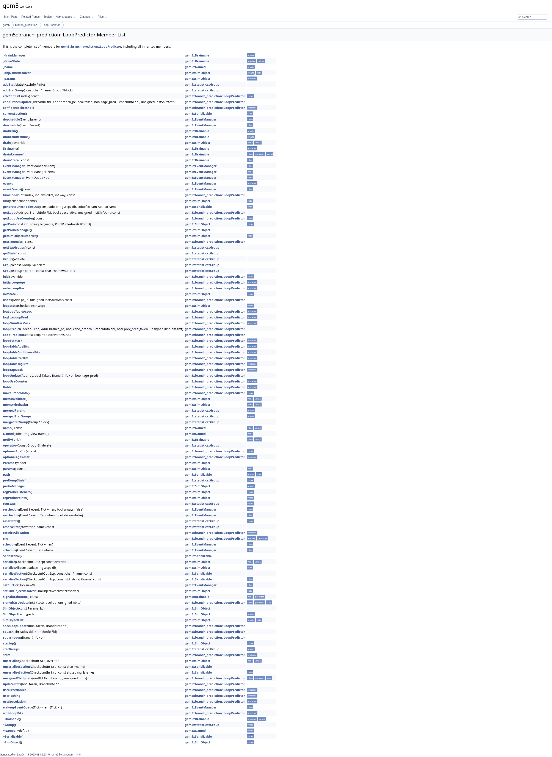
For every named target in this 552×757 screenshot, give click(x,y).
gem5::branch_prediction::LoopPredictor (91, 46)
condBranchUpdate (17, 102)
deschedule (11, 119)
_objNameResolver (17, 73)
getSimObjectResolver (19, 236)
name (7, 428)
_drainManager (14, 55)
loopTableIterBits (15, 358)
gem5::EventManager (200, 119)
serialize (9, 562)
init (5, 276)
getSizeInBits (12, 242)
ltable (7, 387)
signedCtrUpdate (15, 602)
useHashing (11, 696)
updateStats (12, 684)
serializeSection (14, 573)
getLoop (9, 212)
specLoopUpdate (15, 626)
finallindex (11, 195)
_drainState (11, 61)
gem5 (6, 25)
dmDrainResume (15, 137)
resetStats (10, 521)
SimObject (10, 608)
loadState (10, 306)
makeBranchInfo (15, 393)
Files (101, 16)
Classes (85, 16)
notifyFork (11, 439)
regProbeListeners (16, 492)
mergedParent (14, 410)
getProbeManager (16, 230)
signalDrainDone (15, 597)
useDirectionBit (14, 690)
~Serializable (12, 736)
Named (8, 434)
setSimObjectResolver (19, 591)
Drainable (10, 148)
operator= (10, 445)
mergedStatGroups (17, 416)
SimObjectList (13, 614)
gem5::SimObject (197, 73)
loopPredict (11, 329)
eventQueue (12, 189)
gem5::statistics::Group (202, 84)
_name (8, 67)
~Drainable (11, 719)
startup (8, 643)
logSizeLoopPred (15, 317)
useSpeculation (14, 701)
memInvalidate (14, 399)
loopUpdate (12, 375)
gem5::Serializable (198, 113)
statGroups (11, 649)
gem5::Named (195, 67)
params (8, 469)
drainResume (13, 154)
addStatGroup (13, 90)
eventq (8, 183)
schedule (9, 544)
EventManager (14, 166)
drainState (11, 160)
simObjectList (13, 620)
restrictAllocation (16, 533)
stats (6, 655)
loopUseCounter (15, 381)
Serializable (11, 556)
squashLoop (12, 637)
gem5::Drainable (197, 55)
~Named (9, 731)
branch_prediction (26, 25)
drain (7, 143)
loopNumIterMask (16, 323)
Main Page (10, 16)
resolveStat (11, 527)
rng (5, 538)
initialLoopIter (13, 288)
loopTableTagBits (15, 364)
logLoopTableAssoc (17, 311)
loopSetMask (12, 341)
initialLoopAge (14, 282)
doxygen (68, 754)
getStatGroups (14, 247)
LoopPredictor (51, 25)
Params (8, 463)
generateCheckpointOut (21, 207)
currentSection (14, 113)
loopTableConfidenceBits (21, 352)
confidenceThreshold (18, 108)
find (6, 201)
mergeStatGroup (15, 422)
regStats (9, 504)
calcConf (9, 96)
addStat (9, 84)
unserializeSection (16, 667)
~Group (8, 725)
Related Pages (30, 16)
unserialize (11, 661)
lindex (7, 300)
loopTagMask (13, 370)
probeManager (14, 486)
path (6, 474)
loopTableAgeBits (16, 346)
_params (9, 79)
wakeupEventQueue (18, 707)
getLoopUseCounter (18, 218)
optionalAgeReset (16, 457)
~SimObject (11, 742)
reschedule (11, 509)
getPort (8, 224)
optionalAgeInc (14, 451)
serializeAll (11, 568)
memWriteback (14, 405)
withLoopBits (13, 713)
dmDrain (9, 131)
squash (8, 632)
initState (9, 294)
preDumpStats (14, 480)
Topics (48, 16)
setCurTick (11, 585)
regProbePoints (14, 498)
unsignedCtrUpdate (17, 678)
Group (7, 259)
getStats (9, 253)
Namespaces (64, 16)
